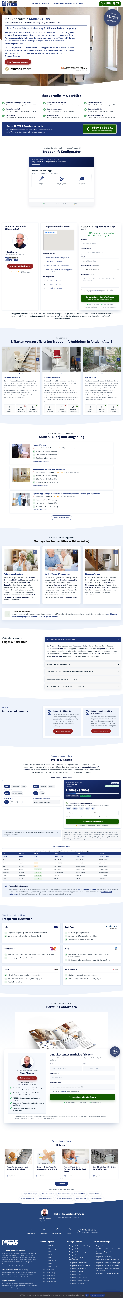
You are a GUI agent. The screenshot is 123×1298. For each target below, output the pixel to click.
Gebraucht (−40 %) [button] (16, 802)
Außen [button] (42, 793)
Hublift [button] (23, 786)
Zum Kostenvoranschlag (17, 62)
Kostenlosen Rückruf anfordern (84, 1097)
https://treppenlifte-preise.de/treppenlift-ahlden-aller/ (59, 271)
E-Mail (85, 257)
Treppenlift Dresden (49, 1279)
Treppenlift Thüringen (76, 1283)
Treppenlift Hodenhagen (30, 1194)
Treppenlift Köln (48, 1255)
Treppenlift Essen (48, 1270)
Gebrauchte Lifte (70, 4)
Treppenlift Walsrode (96, 1199)
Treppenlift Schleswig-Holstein (79, 1280)
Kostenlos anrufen (28, 1078)
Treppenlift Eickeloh (64, 1194)
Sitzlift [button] (7, 786)
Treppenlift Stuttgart (49, 1261)
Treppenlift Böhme (79, 1194)
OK (87, 1295)
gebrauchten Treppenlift (87, 889)
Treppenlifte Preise (102, 1246)
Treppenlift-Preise (58, 4)
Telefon (85, 1064)
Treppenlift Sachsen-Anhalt (78, 1277)
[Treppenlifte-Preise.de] (9, 3)
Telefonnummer (86, 248)
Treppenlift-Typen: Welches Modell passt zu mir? (107, 1269)
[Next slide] (37, 359)
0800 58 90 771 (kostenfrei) (54, 262)
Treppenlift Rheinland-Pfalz (78, 1269)
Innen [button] (35, 793)
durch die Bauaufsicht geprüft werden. (43, 616)
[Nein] (121, 1295)
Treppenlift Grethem (48, 1194)
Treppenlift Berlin (48, 1246)
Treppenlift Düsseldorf (50, 1264)
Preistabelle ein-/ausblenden (61, 846)
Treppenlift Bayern (75, 1249)
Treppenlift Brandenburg (77, 1252)
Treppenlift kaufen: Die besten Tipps (108, 1263)
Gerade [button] (7, 793)
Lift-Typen (35, 4)
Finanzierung (45, 4)
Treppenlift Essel (81, 1199)
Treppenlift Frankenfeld (45, 1199)
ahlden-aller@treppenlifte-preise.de (57, 258)
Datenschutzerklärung (97, 1295)
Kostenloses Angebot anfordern (92, 821)
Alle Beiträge (61, 1184)
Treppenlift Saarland (76, 1272)
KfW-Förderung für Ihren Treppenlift (108, 1249)
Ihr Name (84, 239)
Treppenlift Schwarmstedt (64, 1199)
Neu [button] (6, 802)
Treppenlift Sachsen (75, 1274)
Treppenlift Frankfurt (49, 1258)
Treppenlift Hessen (75, 1255)
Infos (80, 4)
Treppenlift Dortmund (50, 1267)
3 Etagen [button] (51, 786)
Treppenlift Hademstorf (27, 1199)
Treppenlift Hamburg (49, 1249)
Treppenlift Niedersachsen (78, 1263)
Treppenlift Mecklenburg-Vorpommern (77, 1259)
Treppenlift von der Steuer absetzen (108, 1266)
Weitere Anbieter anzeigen (61, 518)
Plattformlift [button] (15, 786)
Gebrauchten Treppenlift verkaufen (107, 1260)
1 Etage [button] (36, 786)
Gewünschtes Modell (56, 1082)
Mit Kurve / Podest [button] (17, 793)
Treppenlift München (49, 1252)
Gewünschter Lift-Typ (90, 265)
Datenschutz (95, 290)
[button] (41, 180)
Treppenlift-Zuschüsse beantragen (107, 1273)
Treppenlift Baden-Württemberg (79, 1246)
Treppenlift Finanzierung (104, 1257)
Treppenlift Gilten (94, 1194)
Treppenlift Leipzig (49, 1273)
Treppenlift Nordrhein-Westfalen (80, 1266)
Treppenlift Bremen (49, 1276)
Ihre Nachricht (88, 274)
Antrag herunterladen (63, 731)
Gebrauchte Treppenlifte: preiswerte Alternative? (108, 1253)
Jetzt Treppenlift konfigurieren (20, 266)
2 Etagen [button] (43, 786)
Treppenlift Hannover (49, 1282)
